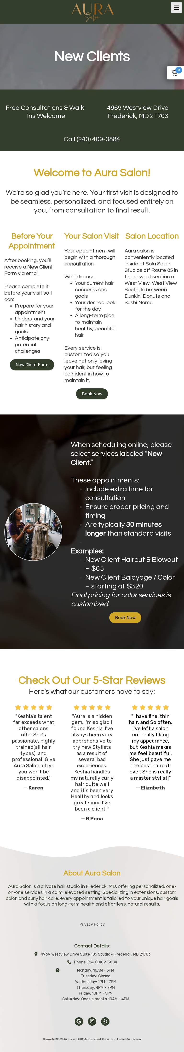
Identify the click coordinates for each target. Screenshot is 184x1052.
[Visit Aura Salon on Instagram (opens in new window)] (92, 1021)
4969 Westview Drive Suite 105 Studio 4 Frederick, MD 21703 (95, 954)
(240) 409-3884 (102, 962)
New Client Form (32, 364)
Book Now (92, 394)
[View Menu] (176, 7)
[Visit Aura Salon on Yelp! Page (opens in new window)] (105, 1021)
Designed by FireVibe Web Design (121, 1039)
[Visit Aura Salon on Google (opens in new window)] (79, 1021)
